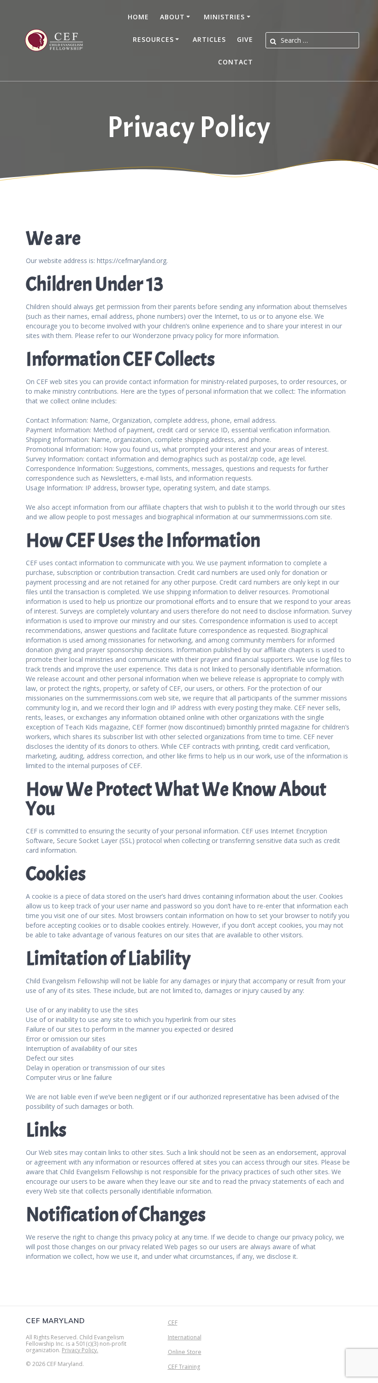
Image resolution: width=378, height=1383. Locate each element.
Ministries (224, 16)
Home (138, 16)
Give (245, 39)
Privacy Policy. (80, 1350)
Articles (209, 39)
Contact (235, 61)
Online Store (184, 1352)
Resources (153, 39)
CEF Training (184, 1367)
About (172, 16)
